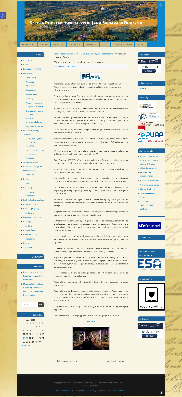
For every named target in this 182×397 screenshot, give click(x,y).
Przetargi (27, 221)
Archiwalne (30, 226)
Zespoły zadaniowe (31, 162)
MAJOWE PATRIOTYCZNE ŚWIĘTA (147, 205)
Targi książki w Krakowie (117, 361)
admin (61, 66)
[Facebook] (161, 5)
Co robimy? (30, 239)
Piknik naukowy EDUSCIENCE (67, 361)
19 (27, 338)
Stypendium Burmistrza (149, 180)
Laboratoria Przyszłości (32, 234)
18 (24, 338)
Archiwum (30, 213)
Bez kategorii (107, 53)
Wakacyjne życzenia (148, 168)
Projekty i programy (31, 209)
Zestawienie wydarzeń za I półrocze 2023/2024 (35, 142)
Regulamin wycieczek (34, 126)
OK (40, 304)
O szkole (43, 44)
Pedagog (26, 179)
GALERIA (91, 321)
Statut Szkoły (31, 78)
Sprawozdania (31, 94)
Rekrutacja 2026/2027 (32, 69)
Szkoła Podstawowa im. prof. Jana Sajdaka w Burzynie (86, 23)
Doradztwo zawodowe (32, 217)
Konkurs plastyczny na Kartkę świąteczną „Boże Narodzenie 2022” (33, 276)
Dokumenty (28, 73)
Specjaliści (30, 175)
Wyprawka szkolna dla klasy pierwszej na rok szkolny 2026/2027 (149, 160)
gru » (30, 345)
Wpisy (28, 183)
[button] (3, 15)
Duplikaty (29, 99)
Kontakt (141, 44)
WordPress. (121, 390)
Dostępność (91, 44)
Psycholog (27, 188)
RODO (104, 44)
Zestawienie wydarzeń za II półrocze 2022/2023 (35, 154)
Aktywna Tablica (29, 230)
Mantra (112, 390)
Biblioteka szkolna (30, 204)
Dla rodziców (75, 44)
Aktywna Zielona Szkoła (149, 185)
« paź (24, 345)
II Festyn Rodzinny (147, 189)
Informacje (142, 88)
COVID (26, 65)
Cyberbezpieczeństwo (123, 44)
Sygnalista (27, 247)
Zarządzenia (31, 90)
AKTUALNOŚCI (28, 44)
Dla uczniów (58, 44)
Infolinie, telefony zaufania (33, 200)
